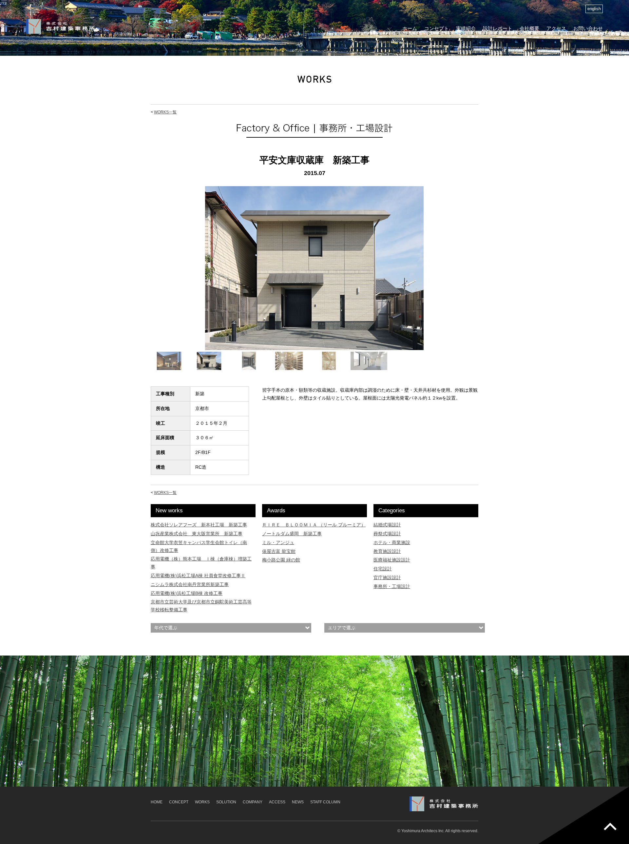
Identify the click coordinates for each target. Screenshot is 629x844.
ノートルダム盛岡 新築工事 (292, 533)
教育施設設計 (387, 551)
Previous (141, 274)
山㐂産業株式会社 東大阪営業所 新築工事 (196, 533)
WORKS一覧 (165, 112)
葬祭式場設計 (387, 533)
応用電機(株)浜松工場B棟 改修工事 (186, 593)
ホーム (409, 28)
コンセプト (436, 28)
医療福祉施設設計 (391, 559)
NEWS (298, 802)
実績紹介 (466, 28)
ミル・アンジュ (278, 542)
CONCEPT (178, 802)
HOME (156, 802)
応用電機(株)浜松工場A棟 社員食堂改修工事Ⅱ (198, 575)
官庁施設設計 (387, 577)
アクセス (556, 28)
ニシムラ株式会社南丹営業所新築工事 (190, 584)
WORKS (202, 802)
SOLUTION (226, 802)
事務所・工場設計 (391, 586)
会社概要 (529, 28)
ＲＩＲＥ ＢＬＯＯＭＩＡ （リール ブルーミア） (314, 524)
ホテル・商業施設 (391, 542)
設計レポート (497, 28)
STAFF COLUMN (325, 802)
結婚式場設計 (387, 524)
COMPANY (252, 802)
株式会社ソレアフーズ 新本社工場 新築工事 (199, 524)
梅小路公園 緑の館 (281, 559)
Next (487, 274)
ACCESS (277, 802)
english (594, 9)
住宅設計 (382, 568)
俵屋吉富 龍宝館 (278, 551)
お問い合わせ (588, 28)
